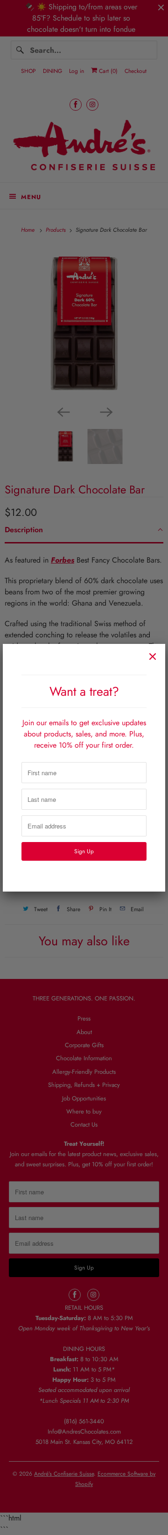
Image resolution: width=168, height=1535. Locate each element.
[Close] (152, 656)
